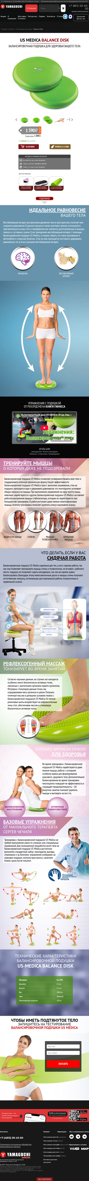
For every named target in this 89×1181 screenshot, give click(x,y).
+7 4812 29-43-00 (78, 7)
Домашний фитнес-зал (81, 18)
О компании (12, 17)
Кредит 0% (61, 1148)
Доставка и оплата (22, 17)
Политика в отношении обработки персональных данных (15, 1146)
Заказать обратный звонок (80, 11)
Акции (3, 16)
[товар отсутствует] (63, 8)
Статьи (60, 16)
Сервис (42, 16)
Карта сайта (61, 1156)
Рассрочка (32, 16)
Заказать (63, 1063)
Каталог (60, 1141)
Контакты (51, 16)
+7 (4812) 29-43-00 (11, 1137)
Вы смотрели (44, 1179)
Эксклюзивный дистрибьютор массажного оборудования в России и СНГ (64, 1)
